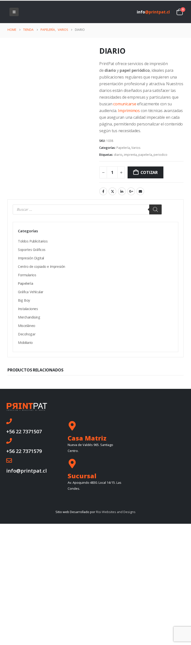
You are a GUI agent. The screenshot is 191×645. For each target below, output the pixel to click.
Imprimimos (129, 110)
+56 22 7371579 (24, 451)
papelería (145, 155)
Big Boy (24, 300)
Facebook (103, 191)
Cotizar (149, 172)
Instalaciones (28, 308)
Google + (131, 191)
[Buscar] (155, 209)
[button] (14, 12)
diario (118, 155)
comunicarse (124, 104)
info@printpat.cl (26, 470)
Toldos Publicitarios (33, 241)
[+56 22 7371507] (9, 421)
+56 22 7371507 (24, 431)
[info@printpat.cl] (9, 460)
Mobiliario (25, 342)
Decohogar (26, 334)
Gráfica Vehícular (30, 291)
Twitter (112, 191)
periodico (160, 155)
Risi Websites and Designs (116, 512)
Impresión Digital (31, 258)
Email (140, 191)
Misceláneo (26, 325)
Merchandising (29, 317)
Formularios (27, 275)
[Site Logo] (34, 12)
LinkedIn (122, 191)
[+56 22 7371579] (9, 441)
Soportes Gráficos (32, 249)
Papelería (123, 148)
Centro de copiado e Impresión (41, 266)
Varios (136, 148)
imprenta (130, 155)
